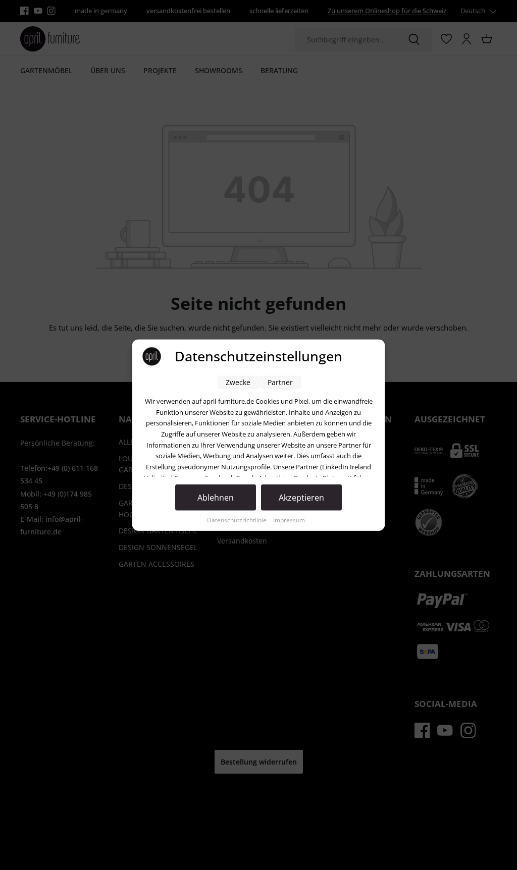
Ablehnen (215, 497)
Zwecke (238, 382)
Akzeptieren (301, 497)
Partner (280, 382)
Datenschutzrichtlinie (237, 520)
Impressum (289, 520)
